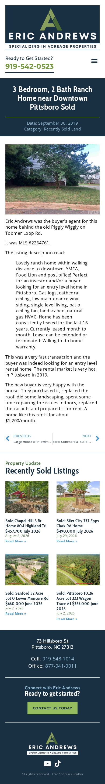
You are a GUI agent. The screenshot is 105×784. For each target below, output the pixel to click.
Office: (52, 666)
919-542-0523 (29, 66)
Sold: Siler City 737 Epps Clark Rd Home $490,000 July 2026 (78, 525)
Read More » (15, 541)
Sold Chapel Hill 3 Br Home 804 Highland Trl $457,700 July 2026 (26, 525)
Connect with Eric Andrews (52, 687)
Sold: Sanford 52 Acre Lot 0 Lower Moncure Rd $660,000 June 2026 (26, 598)
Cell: (52, 658)
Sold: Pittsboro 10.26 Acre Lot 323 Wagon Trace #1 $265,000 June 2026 (77, 601)
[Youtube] (47, 764)
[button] (94, 61)
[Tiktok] (58, 764)
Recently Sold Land (62, 129)
